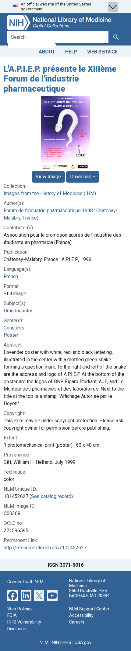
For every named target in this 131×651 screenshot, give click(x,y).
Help (71, 52)
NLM (44, 642)
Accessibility (81, 615)
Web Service (102, 52)
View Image (48, 177)
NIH (55, 642)
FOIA (12, 615)
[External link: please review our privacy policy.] (12, 595)
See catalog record (51, 496)
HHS (66, 642)
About (47, 52)
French (11, 276)
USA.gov (83, 642)
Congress (14, 328)
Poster (11, 335)
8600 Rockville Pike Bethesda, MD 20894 (89, 593)
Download (80, 177)
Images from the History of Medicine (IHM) (50, 193)
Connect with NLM (25, 581)
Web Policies (20, 609)
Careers (76, 622)
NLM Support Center (89, 609)
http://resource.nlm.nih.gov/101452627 (45, 548)
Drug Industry (18, 311)
